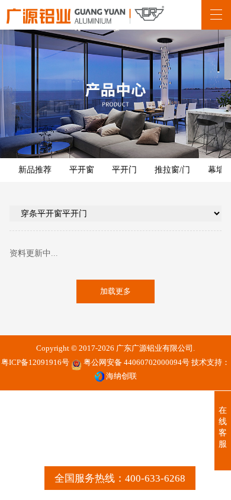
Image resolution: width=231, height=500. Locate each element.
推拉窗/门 (172, 169)
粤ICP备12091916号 (35, 362)
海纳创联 (121, 376)
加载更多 (115, 291)
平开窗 (81, 169)
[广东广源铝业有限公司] (86, 15)
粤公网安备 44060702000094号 (136, 362)
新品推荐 (35, 169)
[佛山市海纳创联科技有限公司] (99, 376)
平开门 (124, 169)
